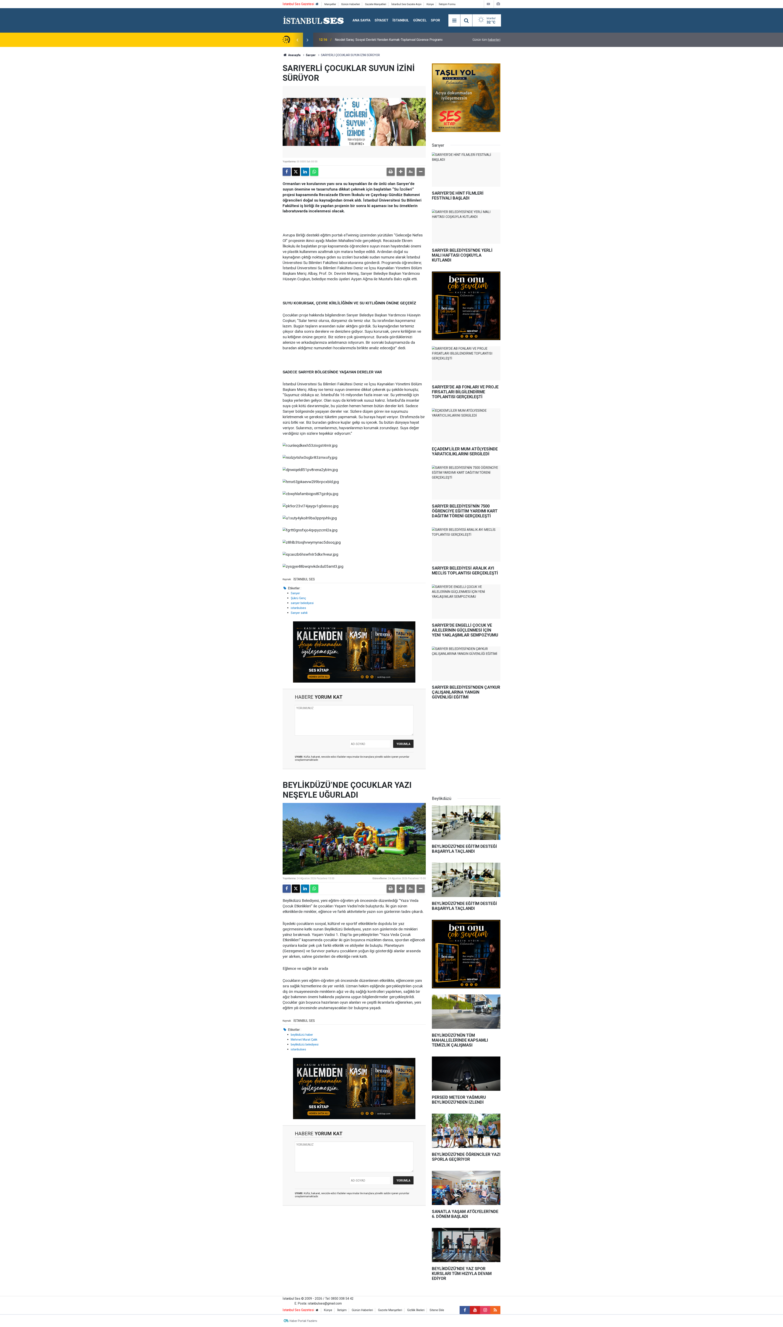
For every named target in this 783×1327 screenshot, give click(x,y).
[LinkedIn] (305, 172)
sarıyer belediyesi (302, 603)
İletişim (342, 1310)
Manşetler (330, 4)
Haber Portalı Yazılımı (303, 1321)
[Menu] (454, 20)
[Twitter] (296, 172)
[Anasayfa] (317, 4)
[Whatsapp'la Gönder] (314, 172)
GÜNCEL (420, 20)
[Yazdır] (391, 172)
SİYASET (381, 20)
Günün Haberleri (350, 4)
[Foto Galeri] (498, 4)
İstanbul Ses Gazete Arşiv (406, 4)
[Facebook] (287, 172)
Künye (430, 4)
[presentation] (297, 39)
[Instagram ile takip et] (485, 1310)
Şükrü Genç (298, 598)
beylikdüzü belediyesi (305, 1044)
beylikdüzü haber (302, 1035)
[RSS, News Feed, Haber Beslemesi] (495, 1310)
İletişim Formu (447, 4)
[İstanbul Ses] (313, 20)
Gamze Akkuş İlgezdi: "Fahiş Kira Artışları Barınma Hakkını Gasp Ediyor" (385, 40)
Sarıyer (311, 55)
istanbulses (298, 608)
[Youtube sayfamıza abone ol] (475, 1310)
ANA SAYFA (361, 20)
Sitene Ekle (437, 1310)
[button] (401, 172)
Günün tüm (486, 40)
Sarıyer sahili (299, 613)
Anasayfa (294, 55)
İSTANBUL (401, 20)
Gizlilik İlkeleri (416, 1310)
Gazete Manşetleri (375, 4)
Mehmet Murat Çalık (304, 1039)
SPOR (435, 20)
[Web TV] (488, 4)
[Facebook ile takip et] (465, 1310)
